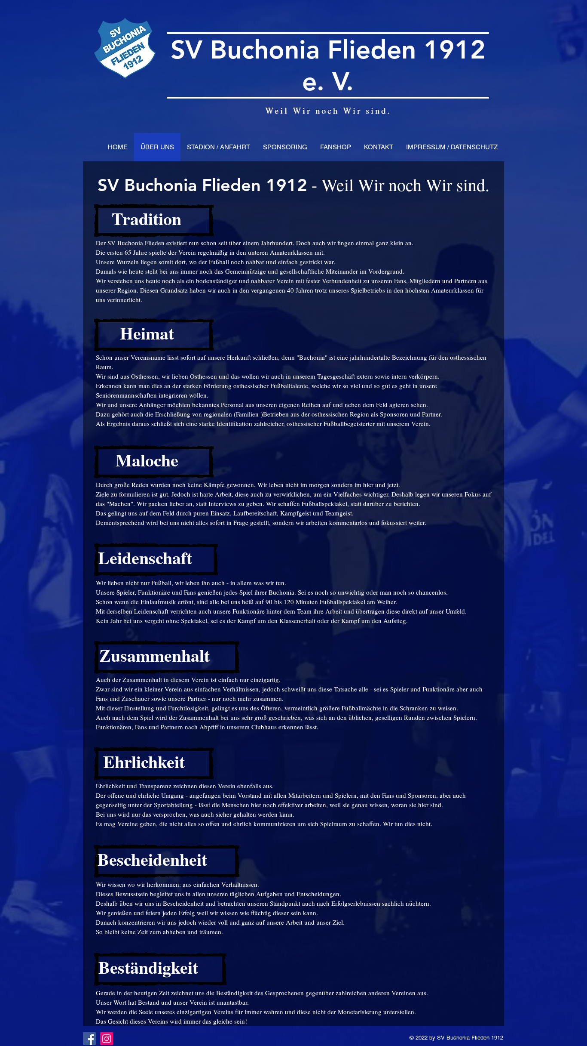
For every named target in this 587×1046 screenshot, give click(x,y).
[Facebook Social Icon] (89, 1038)
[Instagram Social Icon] (106, 1038)
